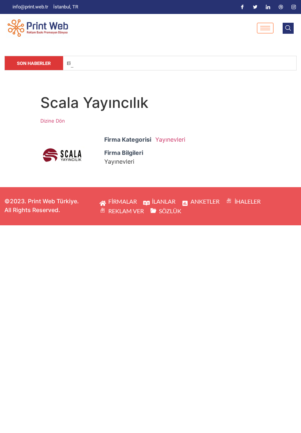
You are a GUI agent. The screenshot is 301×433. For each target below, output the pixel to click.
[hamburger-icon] (265, 28)
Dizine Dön (52, 121)
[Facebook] (242, 6)
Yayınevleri (170, 139)
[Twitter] (255, 6)
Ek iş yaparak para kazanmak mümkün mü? (112, 63)
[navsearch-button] (288, 28)
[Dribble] (280, 6)
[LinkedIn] (267, 6)
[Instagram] (293, 6)
